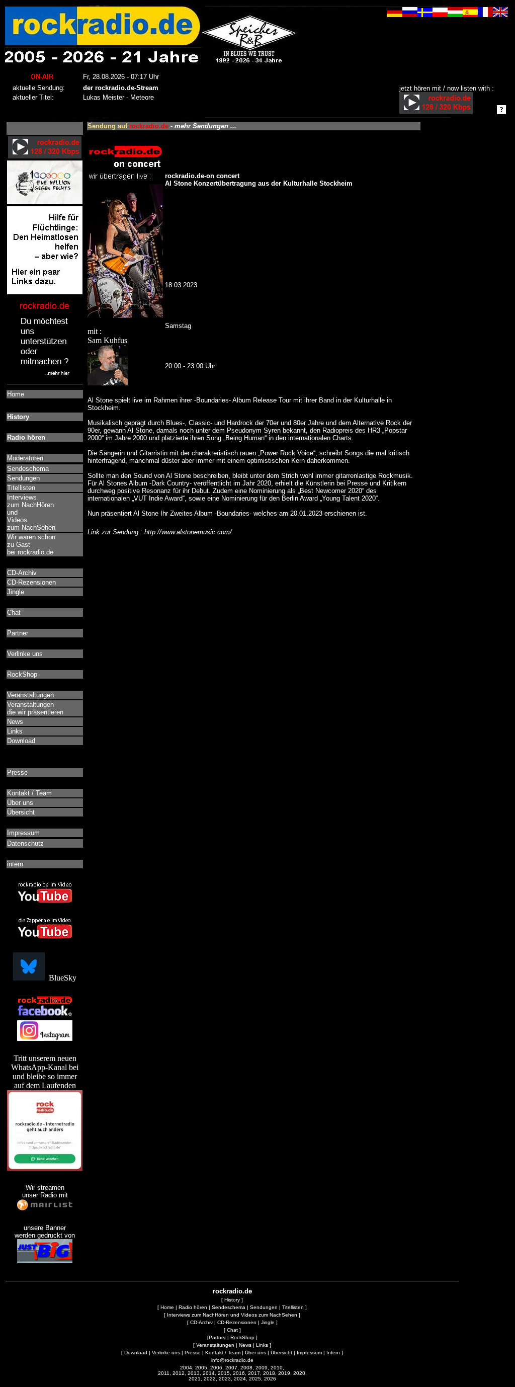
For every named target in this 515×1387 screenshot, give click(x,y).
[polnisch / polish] (440, 14)
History (232, 1299)
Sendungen (264, 1307)
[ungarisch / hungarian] (455, 14)
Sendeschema (228, 1307)
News (245, 1345)
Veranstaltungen (215, 1345)
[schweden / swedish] (425, 14)
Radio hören (193, 1307)
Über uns (255, 1352)
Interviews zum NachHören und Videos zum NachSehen (232, 1315)
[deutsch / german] (394, 14)
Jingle (268, 1322)
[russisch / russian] (409, 14)
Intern (333, 1352)
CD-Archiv (201, 1322)
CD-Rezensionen (236, 1322)
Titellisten (293, 1307)
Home (167, 1307)
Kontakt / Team (222, 1352)
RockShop (242, 1337)
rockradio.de (232, 1291)
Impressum (309, 1352)
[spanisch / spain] (470, 14)
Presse (193, 1352)
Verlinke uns (166, 1352)
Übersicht (281, 1352)
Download (135, 1352)
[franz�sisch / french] (485, 14)
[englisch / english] (500, 14)
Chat (232, 1330)
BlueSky (60, 977)
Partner (217, 1337)
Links (262, 1345)
